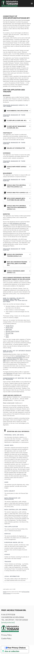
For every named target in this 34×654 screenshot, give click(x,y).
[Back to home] (9, 3)
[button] (32, 3)
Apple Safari (9, 329)
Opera (7, 337)
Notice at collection (11, 651)
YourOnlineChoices (20, 356)
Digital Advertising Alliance (10, 359)
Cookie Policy (6, 638)
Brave (7, 335)
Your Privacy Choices (17, 648)
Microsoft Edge (9, 333)
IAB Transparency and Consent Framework (14, 224)
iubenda (4, 591)
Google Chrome (10, 326)
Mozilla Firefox (9, 327)
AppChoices (9, 373)
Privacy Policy (6, 635)
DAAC (21, 359)
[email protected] (8, 622)
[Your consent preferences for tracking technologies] (3, 651)
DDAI (4, 361)
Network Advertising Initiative (15, 357)
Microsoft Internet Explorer (12, 331)
